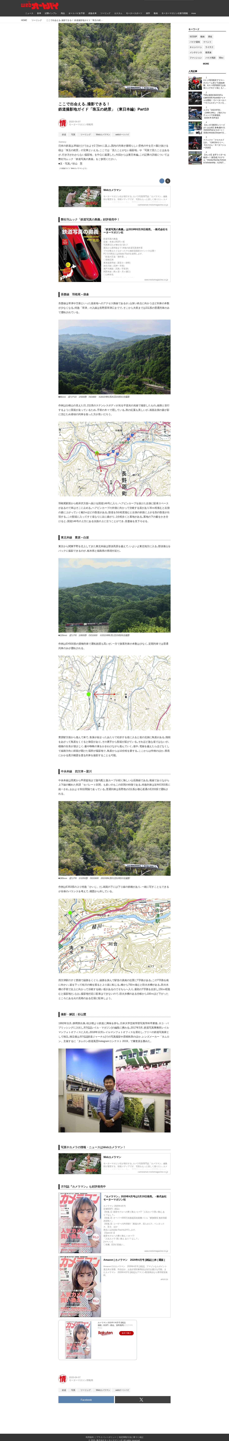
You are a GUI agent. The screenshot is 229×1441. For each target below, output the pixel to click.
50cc (221, 58)
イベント (207, 42)
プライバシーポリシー (106, 1437)
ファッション (196, 58)
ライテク (209, 47)
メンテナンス (196, 52)
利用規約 (90, 1437)
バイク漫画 (195, 42)
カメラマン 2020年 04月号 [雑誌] (111, 1322)
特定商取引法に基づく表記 (131, 1437)
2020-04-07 (75, 121)
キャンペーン (196, 47)
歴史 (210, 36)
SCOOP (193, 36)
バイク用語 (210, 58)
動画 (202, 36)
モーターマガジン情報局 (81, 124)
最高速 (208, 52)
